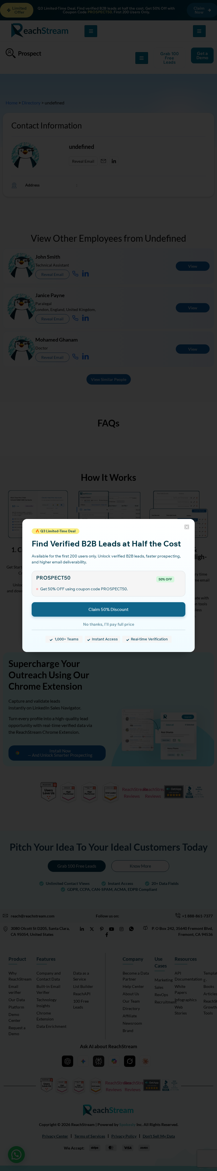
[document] (108, 585)
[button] (187, 527)
